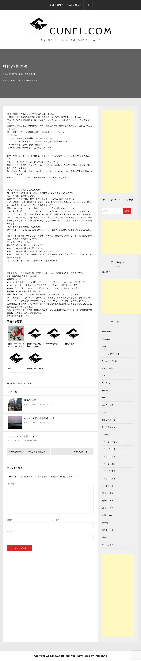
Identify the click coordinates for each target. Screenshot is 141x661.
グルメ (105, 412)
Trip (103, 397)
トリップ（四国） (109, 456)
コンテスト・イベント (111, 420)
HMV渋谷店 (30, 400)
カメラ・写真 (107, 405)
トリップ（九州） (109, 449)
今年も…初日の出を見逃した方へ (40, 418)
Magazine (106, 339)
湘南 (104, 537)
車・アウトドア (108, 544)
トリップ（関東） (109, 478)
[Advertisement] (118, 151)
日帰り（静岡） (108, 508)
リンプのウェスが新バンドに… (23, 436)
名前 (9, 520)
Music (104, 346)
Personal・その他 (15, 383)
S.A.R (33, 74)
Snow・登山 (107, 368)
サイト (10, 532)
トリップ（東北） (109, 464)
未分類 (105, 522)
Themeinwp (100, 655)
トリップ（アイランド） (112, 442)
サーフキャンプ (108, 427)
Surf (103, 375)
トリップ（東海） (109, 471)
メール (55, 520)
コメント (11, 483)
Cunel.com (81, 31)
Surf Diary (56, 5)
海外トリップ (107, 530)
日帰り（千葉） (108, 493)
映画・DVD (107, 515)
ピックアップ (107, 486)
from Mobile (107, 331)
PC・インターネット (111, 353)
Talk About (74, 5)
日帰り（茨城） (108, 500)
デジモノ (106, 434)
